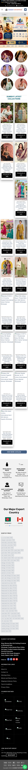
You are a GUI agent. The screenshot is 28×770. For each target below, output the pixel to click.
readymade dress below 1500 (9, 605)
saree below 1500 (6, 616)
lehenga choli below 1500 (8, 562)
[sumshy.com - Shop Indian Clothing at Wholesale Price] (13, 9)
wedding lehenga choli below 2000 (10, 623)
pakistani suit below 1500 (8, 573)
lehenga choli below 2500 (8, 567)
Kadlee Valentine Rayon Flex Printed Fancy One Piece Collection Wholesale (7, 282)
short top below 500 (6, 618)
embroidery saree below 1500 (9, 545)
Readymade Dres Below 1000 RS (9, 595)
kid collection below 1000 (8, 557)
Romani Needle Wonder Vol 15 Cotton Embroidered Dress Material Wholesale (21, 397)
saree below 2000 (16, 616)
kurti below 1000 (5, 560)
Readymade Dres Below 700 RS (9, 588)
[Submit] (25, 14)
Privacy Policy (5, 687)
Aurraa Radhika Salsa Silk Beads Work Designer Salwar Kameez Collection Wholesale (7, 358)
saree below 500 (5, 613)
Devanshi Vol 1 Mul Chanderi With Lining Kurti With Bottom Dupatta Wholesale (7, 244)
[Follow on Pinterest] (14, 659)
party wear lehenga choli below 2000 (10, 575)
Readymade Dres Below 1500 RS (9, 600)
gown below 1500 (6, 552)
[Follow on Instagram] (11, 659)
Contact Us (4, 672)
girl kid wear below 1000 (7, 547)
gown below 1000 (19, 550)
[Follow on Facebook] (8, 659)
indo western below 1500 (7, 555)
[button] (2, 9)
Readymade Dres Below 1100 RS (9, 598)
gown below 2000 (16, 552)
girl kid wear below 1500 (7, 550)
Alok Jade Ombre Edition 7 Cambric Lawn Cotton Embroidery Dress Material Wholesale (21, 128)
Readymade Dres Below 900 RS (9, 593)
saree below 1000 (15, 613)
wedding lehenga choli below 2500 (10, 626)
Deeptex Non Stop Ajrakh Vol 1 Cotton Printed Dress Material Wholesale (21, 167)
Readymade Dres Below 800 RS (9, 590)
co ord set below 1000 (7, 537)
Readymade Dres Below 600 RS (9, 585)
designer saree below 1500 (8, 540)
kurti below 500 (19, 557)
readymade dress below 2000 (9, 608)
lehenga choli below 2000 (8, 565)
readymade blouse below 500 (9, 583)
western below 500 (6, 631)
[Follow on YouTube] (16, 659)
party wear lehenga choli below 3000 (10, 580)
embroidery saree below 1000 (9, 542)
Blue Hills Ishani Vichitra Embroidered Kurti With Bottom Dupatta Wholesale (7, 435)
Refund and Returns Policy (9, 678)
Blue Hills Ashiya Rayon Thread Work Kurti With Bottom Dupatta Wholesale (21, 320)
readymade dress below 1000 (9, 603)
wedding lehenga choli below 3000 (10, 628)
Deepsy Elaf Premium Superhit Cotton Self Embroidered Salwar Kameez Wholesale (7, 397)
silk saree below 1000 (18, 618)
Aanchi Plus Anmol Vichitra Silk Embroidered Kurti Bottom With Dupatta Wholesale (21, 205)
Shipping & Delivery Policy (9, 681)
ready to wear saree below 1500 (9, 610)
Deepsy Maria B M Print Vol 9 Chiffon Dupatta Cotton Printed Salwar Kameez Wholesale (7, 128)
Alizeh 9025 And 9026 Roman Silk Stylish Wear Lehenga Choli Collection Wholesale (7, 167)
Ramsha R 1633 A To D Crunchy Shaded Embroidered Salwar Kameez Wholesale (21, 282)
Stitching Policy (5, 675)
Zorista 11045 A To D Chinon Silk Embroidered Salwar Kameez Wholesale (21, 244)
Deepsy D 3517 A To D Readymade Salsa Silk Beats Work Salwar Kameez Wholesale (21, 358)
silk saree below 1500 (7, 621)
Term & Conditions (6, 684)
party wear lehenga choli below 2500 (10, 578)
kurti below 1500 (15, 560)
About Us (4, 669)
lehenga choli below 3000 (8, 570)
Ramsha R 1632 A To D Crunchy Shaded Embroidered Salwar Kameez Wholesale (7, 320)
